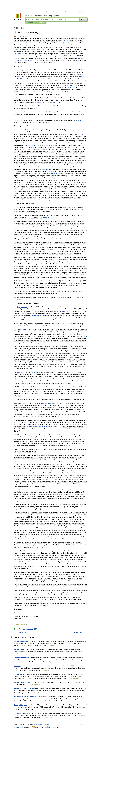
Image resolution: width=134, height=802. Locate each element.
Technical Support (38, 724)
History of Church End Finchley (25, 696)
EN (85, 12)
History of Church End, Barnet (24, 688)
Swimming (17, 666)
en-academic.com (19, 22)
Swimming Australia (21, 641)
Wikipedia (30, 22)
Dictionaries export (18, 727)
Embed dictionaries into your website (71, 12)
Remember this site (52, 12)
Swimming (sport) (20, 649)
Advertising (46, 724)
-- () (42, 426)
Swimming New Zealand (22, 682)
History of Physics (20, 705)
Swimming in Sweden (21, 657)
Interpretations (40, 22)
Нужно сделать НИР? (30, 629)
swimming (17, 713)
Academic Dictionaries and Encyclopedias (42, 16)
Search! (83, 19)
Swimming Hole (19, 674)
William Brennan (78, 632)
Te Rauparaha (21, 632)
